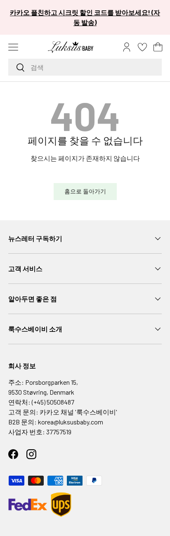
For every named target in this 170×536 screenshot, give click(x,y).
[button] (158, 47)
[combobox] (85, 67)
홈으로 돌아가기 (85, 191)
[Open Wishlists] (142, 47)
